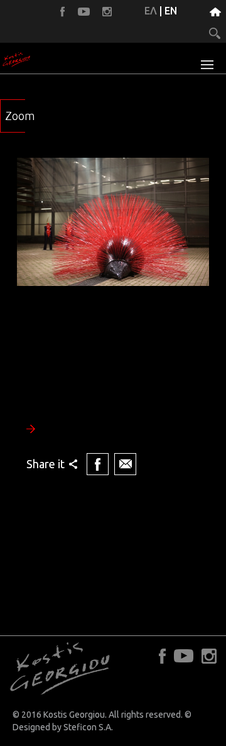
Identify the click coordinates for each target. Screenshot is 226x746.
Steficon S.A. (88, 727)
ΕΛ (150, 10)
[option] (113, 318)
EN (170, 10)
